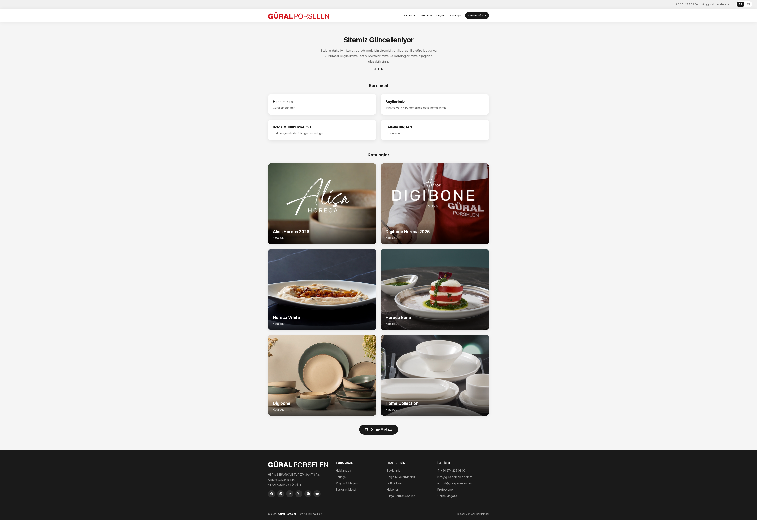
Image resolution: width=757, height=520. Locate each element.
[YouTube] (317, 493)
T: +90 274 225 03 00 (451, 470)
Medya (425, 15)
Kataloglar (456, 15)
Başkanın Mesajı (346, 489)
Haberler (392, 489)
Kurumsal (409, 15)
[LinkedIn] (289, 493)
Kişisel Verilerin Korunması (473, 514)
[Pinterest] (307, 493)
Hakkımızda (343, 470)
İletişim (439, 15)
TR (740, 4)
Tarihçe (341, 477)
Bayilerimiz (394, 470)
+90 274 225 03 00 (686, 4)
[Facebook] (271, 493)
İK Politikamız (395, 483)
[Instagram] (280, 493)
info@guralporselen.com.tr (717, 4)
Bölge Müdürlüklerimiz (401, 477)
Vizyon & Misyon (347, 483)
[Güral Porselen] (298, 15)
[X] (298, 493)
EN (748, 4)
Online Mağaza (477, 15)
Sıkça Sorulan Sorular (401, 496)
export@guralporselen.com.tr (456, 483)
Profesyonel (445, 489)
